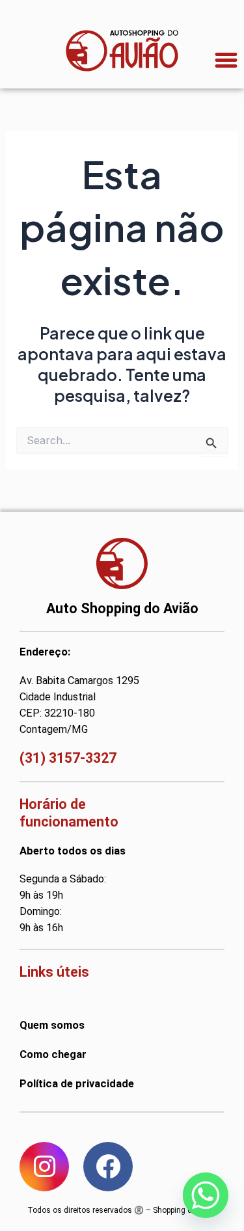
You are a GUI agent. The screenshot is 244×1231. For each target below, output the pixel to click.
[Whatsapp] (205, 1195)
